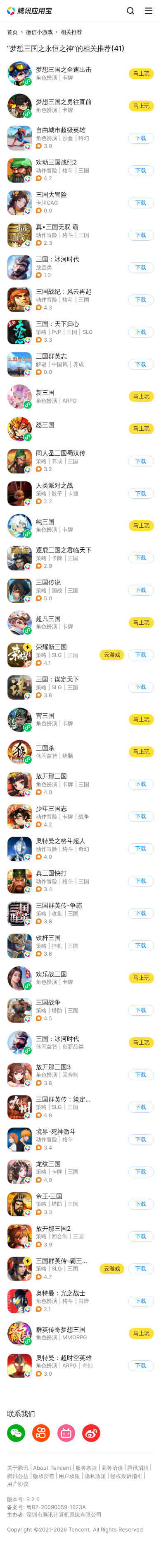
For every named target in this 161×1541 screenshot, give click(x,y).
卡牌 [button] (57, 558)
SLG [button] (88, 331)
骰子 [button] (57, 493)
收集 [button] (57, 913)
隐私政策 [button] (95, 1476)
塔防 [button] (57, 1010)
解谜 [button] (41, 364)
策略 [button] (41, 331)
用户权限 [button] (69, 1476)
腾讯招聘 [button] (138, 1467)
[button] (29, 11)
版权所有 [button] (43, 1476)
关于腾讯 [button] (17, 1467)
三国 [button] (83, 170)
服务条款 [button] (86, 1467)
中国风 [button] (60, 364)
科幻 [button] (83, 138)
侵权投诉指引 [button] (126, 1476)
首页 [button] (12, 32)
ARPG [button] (69, 1365)
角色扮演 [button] (46, 138)
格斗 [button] (67, 170)
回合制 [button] (70, 1074)
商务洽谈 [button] (112, 1467)
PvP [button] (56, 331)
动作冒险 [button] (46, 170)
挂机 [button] (57, 945)
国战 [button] (57, 590)
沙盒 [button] (67, 138)
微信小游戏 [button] (39, 32)
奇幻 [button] (83, 848)
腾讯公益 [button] (17, 1476)
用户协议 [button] (17, 1484)
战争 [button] (83, 816)
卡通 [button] (73, 493)
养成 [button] (78, 364)
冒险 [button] (83, 1300)
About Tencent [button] (52, 1467)
